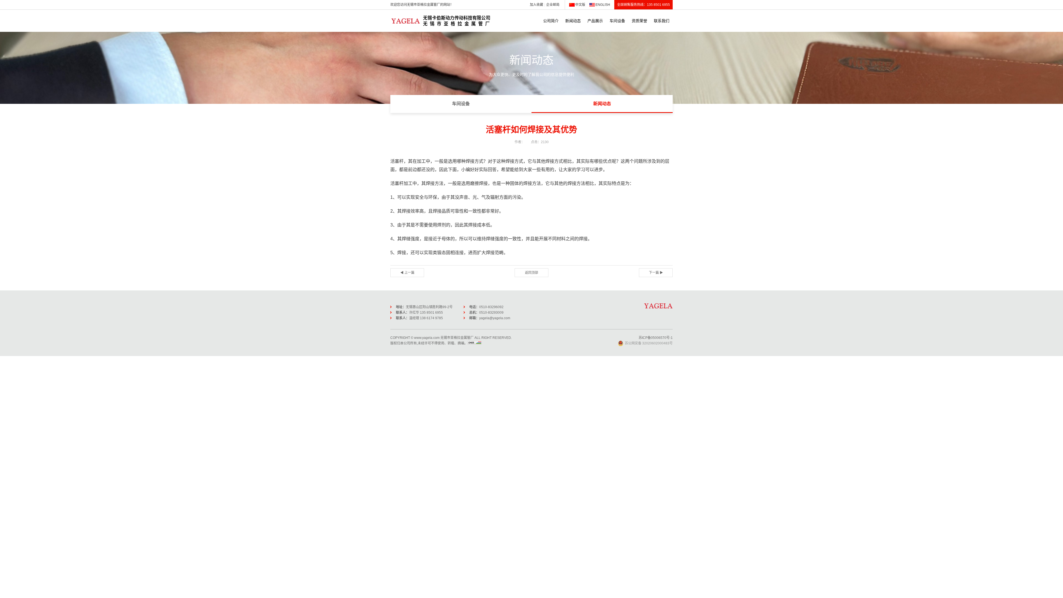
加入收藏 (536, 5)
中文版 (580, 5)
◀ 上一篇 (407, 273)
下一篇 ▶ (656, 273)
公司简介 (551, 21)
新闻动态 (573, 21)
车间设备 (617, 21)
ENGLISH (602, 5)
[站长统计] (474, 343)
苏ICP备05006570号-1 (656, 338)
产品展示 (595, 21)
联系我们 (661, 21)
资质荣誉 (639, 21)
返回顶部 (531, 273)
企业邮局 (552, 5)
